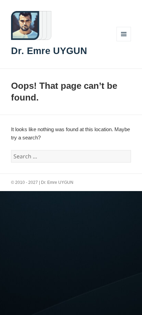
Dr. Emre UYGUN (49, 51)
